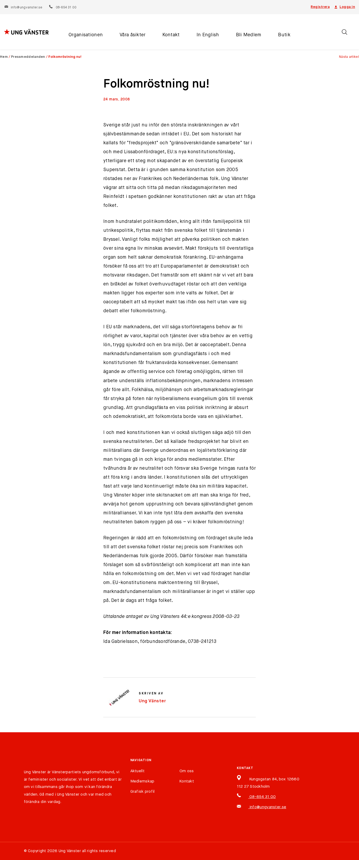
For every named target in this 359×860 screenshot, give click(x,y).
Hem (4, 57)
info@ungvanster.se (26, 7)
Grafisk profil (142, 792)
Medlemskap (142, 781)
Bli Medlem (248, 35)
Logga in (347, 7)
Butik (284, 35)
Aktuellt (137, 771)
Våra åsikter (132, 35)
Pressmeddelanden (28, 57)
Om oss (187, 771)
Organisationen (86, 35)
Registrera (320, 7)
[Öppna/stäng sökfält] (344, 32)
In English (208, 35)
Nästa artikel (349, 57)
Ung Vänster (152, 701)
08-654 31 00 (66, 7)
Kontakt (171, 35)
